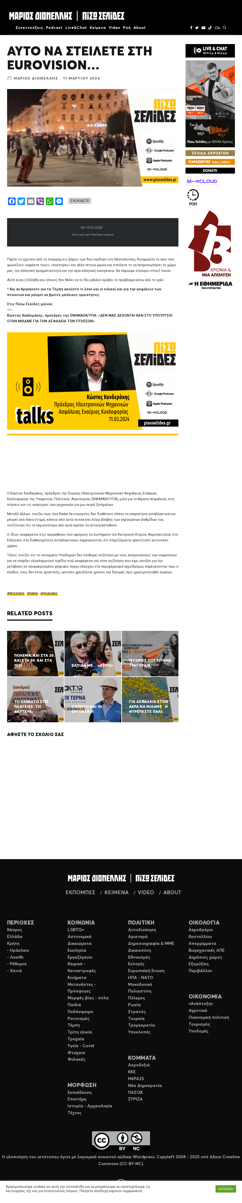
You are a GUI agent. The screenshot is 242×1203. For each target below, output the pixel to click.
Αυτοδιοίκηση (142, 930)
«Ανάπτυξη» (201, 1004)
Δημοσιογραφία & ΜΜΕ (151, 944)
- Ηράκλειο (18, 950)
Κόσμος (14, 930)
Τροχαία (76, 1039)
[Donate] (210, 171)
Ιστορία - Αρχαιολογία (90, 1106)
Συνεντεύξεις (29, 28)
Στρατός (137, 1012)
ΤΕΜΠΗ (33, 593)
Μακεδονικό (140, 985)
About (140, 28)
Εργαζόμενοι (80, 957)
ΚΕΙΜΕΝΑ (116, 892)
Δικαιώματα (80, 944)
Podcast (54, 28)
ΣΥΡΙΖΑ (135, 1099)
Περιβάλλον (200, 971)
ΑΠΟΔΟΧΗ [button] (225, 1189)
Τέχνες (75, 1113)
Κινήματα (77, 978)
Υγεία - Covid (81, 1046)
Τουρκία (136, 1019)
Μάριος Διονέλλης (36, 78)
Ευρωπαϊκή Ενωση (146, 971)
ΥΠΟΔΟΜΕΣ (50, 593)
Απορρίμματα (202, 944)
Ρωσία (134, 1005)
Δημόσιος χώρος (205, 957)
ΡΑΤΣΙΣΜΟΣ (17, 593)
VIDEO (146, 892)
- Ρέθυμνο (17, 964)
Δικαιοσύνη (139, 950)
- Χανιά (14, 971)
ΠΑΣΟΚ (135, 1093)
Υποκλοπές (139, 1032)
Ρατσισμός (79, 1019)
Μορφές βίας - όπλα (88, 998)
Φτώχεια (76, 1053)
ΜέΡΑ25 (136, 1079)
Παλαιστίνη (139, 991)
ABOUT (172, 892)
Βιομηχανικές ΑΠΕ (207, 950)
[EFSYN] (210, 250)
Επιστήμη (77, 1099)
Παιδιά (74, 1005)
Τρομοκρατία (141, 1025)
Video (115, 28)
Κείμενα (98, 28)
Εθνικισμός (139, 957)
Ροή (127, 28)
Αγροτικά (198, 1011)
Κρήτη (13, 944)
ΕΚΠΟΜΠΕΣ (80, 892)
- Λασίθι (15, 957)
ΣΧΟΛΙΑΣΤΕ (79, 201)
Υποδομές (198, 1031)
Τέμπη (74, 1025)
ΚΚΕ (132, 1072)
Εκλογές (136, 964)
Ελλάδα (14, 937)
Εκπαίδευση (79, 1093)
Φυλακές (76, 1059)
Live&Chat (76, 28)
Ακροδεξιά (139, 1065)
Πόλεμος (136, 998)
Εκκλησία (77, 950)
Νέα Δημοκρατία (145, 1086)
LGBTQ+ (76, 930)
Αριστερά (138, 937)
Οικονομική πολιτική (209, 1017)
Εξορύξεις (199, 964)
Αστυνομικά (79, 937)
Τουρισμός (199, 1024)
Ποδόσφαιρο (80, 1012)
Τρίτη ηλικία (80, 1032)
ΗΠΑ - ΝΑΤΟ (140, 978)
